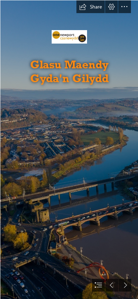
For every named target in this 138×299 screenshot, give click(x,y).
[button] (90, 6)
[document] (69, 149)
